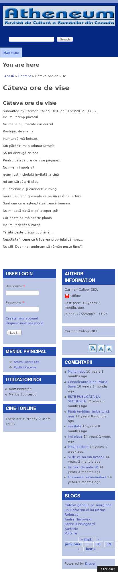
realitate (74, 426)
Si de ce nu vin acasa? (86, 457)
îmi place (75, 436)
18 (98, 544)
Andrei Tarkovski (78, 519)
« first (86, 540)
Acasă (9, 76)
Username (15, 286)
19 (109, 544)
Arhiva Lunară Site (26, 361)
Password (15, 302)
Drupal (90, 563)
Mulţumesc (76, 372)
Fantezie (71, 529)
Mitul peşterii (78, 447)
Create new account (22, 318)
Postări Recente (25, 367)
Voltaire (71, 533)
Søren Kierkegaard (80, 524)
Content (24, 76)
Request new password (24, 323)
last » (91, 549)
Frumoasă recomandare (87, 477)
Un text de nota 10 (83, 467)
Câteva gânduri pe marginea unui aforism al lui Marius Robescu (88, 509)
